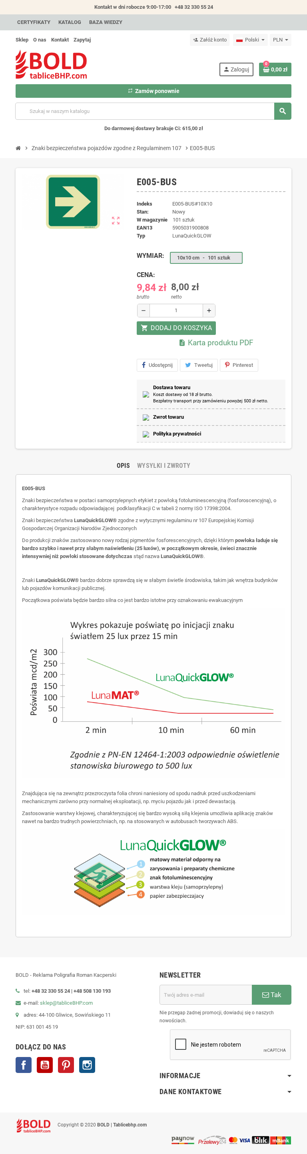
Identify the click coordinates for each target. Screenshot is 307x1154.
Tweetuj (203, 365)
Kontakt (60, 40)
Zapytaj (82, 40)
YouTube (45, 1065)
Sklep (22, 40)
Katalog (69, 22)
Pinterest (243, 365)
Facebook (24, 1065)
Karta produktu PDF (215, 342)
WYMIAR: (150, 255)
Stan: (143, 212)
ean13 (144, 228)
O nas (39, 40)
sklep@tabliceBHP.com (66, 1003)
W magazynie (152, 220)
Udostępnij (161, 365)
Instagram (87, 1065)
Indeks (144, 204)
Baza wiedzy (105, 22)
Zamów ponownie (153, 91)
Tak (275, 995)
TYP (141, 236)
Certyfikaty (33, 22)
